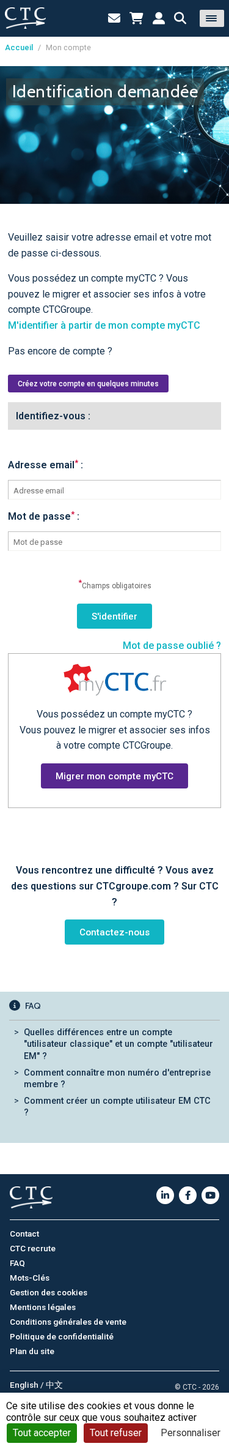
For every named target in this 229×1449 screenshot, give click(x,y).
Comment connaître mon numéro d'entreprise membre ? (117, 1079)
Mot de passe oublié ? (172, 645)
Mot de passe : (43, 516)
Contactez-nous (114, 932)
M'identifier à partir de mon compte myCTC (104, 325)
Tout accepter (42, 1433)
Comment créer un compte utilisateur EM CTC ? (117, 1107)
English (24, 1385)
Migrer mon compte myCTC (114, 776)
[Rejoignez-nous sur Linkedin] (165, 1195)
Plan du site (32, 1351)
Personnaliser (190, 1433)
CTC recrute (33, 1248)
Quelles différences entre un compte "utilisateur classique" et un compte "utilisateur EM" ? (118, 1044)
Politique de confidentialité (62, 1336)
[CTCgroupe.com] (25, 18)
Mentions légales (43, 1307)
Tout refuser (116, 1433)
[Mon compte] (159, 18)
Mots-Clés (29, 1277)
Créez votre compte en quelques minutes (88, 384)
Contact (24, 1233)
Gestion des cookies (48, 1292)
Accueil (19, 47)
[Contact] (114, 18)
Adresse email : (45, 465)
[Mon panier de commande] (136, 18)
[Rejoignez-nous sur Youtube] (210, 1195)
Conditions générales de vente (68, 1322)
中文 (54, 1385)
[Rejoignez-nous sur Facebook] (188, 1195)
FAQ (17, 1263)
